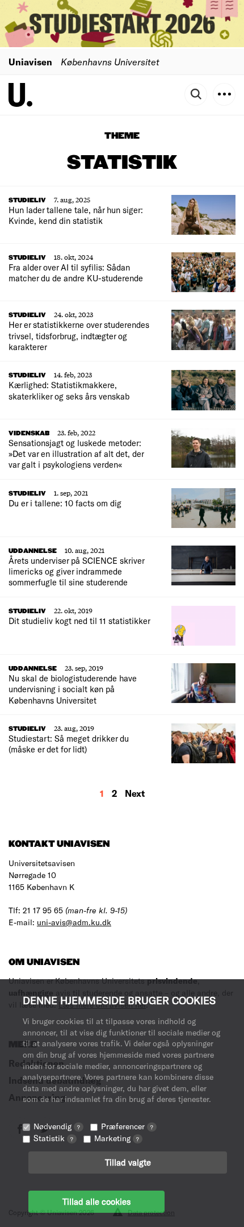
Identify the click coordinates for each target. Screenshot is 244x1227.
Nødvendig (56, 1126)
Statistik (53, 1138)
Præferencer (127, 1126)
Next (135, 793)
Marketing (116, 1138)
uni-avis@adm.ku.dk (74, 922)
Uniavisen (30, 61)
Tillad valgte (128, 1162)
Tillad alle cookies (96, 1201)
